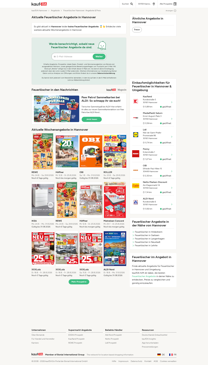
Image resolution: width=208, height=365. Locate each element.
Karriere (35, 343)
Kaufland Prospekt (76, 339)
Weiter (99, 56)
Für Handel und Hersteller (43, 339)
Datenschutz (136, 361)
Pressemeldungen (150, 347)
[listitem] (43, 156)
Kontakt (147, 361)
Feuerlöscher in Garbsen (147, 235)
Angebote (55, 11)
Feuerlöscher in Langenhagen (150, 238)
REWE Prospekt (75, 343)
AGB (156, 361)
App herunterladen (150, 343)
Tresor (137, 29)
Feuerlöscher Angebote (144, 276)
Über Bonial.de (38, 335)
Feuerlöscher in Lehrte (146, 245)
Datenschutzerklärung (106, 73)
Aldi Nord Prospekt (113, 335)
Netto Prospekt (112, 339)
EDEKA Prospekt (75, 335)
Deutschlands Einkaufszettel (154, 335)
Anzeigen (169, 11)
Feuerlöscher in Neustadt (147, 242)
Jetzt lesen (91, 119)
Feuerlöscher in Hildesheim (148, 232)
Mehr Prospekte (79, 282)
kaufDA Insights (149, 339)
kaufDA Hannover (39, 11)
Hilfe (114, 361)
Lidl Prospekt (110, 343)
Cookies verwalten (168, 361)
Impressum (123, 361)
